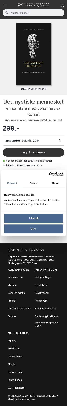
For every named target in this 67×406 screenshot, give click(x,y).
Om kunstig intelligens (46, 316)
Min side (12, 285)
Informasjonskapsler (45, 308)
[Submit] (6, 12)
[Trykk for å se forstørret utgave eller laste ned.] (33, 54)
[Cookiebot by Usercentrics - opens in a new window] (49, 174)
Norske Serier (15, 356)
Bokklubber (14, 348)
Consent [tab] (12, 183)
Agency (12, 340)
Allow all (34, 218)
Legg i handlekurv (33, 152)
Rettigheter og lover (25, 399)
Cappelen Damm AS (21, 395)
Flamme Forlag (15, 372)
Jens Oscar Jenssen (24, 120)
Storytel (12, 364)
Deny (33, 228)
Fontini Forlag (15, 379)
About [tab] (55, 183)
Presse (11, 300)
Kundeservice (15, 277)
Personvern (41, 300)
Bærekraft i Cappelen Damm (46, 324)
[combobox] (33, 12)
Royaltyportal (42, 292)
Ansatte (12, 316)
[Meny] (5, 5)
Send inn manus (16, 292)
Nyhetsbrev (41, 285)
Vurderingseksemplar (19, 308)
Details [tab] (34, 183)
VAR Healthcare (16, 387)
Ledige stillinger (43, 277)
